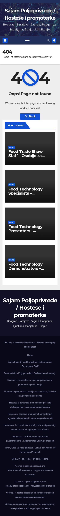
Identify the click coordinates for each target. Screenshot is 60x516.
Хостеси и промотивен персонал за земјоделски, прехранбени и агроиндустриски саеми (30, 506)
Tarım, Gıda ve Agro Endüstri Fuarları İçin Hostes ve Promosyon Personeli (30, 449)
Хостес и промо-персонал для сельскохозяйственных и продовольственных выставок (30, 470)
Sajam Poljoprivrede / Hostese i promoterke (30, 307)
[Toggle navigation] (27, 40)
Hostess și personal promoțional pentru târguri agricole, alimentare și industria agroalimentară (30, 416)
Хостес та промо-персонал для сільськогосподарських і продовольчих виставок (30, 483)
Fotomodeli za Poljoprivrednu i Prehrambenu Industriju (30, 373)
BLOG (11, 147)
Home (5, 56)
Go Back (30, 116)
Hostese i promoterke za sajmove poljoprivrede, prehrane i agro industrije (30, 382)
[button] (48, 40)
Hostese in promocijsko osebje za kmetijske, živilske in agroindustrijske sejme (30, 393)
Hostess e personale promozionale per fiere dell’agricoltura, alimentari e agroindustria (30, 404)
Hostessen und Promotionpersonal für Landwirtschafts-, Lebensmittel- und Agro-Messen (30, 438)
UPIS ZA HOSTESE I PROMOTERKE (30, 459)
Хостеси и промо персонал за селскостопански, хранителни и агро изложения (30, 495)
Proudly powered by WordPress (20, 342)
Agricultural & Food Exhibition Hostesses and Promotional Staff (30, 364)
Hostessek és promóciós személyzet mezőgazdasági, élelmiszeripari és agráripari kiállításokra (30, 427)
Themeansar (30, 347)
